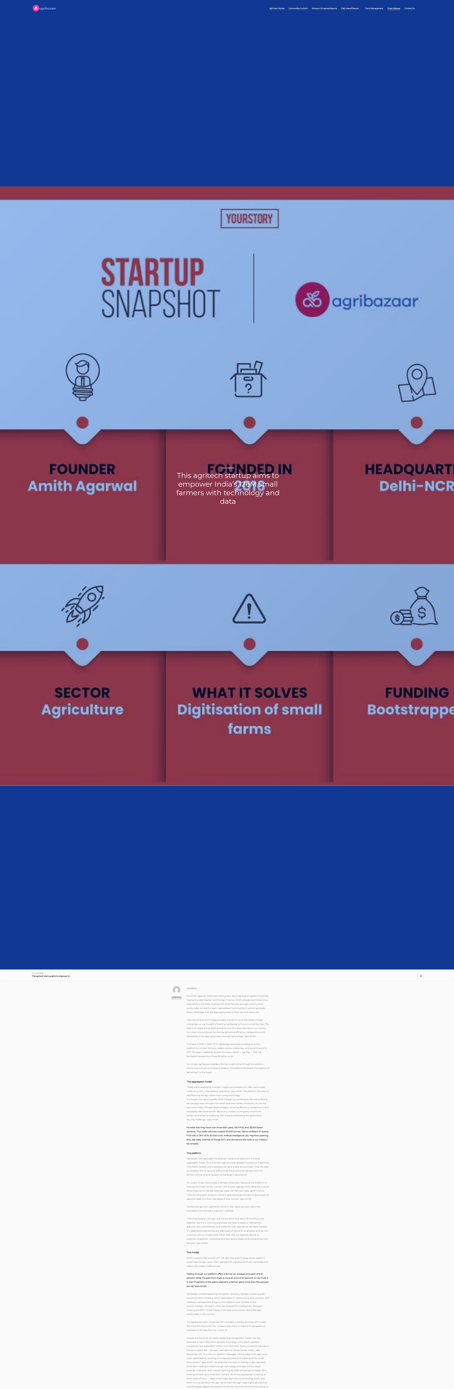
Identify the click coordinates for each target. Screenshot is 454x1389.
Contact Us (409, 8)
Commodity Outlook (298, 8)
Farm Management (374, 8)
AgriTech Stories (276, 8)
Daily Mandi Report (350, 8)
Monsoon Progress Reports (324, 8)
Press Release (394, 8)
